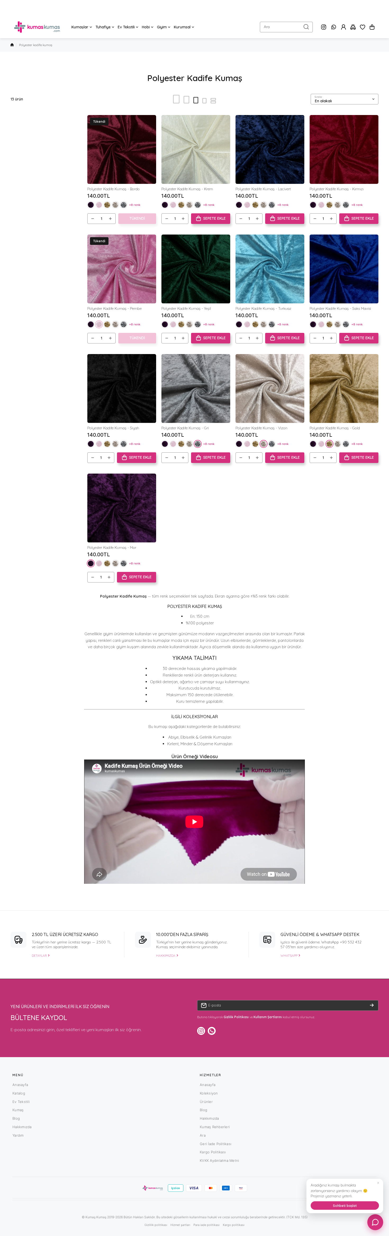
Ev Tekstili (21, 1102)
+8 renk (134, 205)
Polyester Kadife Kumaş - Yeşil (186, 308)
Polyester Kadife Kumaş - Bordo (113, 189)
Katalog (18, 1093)
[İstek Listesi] (362, 27)
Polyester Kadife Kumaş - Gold (335, 428)
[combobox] (286, 27)
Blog (16, 1118)
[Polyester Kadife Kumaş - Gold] (344, 388)
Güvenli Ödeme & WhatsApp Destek (320, 934)
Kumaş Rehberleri (215, 1127)
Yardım (18, 1135)
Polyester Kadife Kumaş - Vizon (261, 428)
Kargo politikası (234, 1225)
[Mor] (90, 204)
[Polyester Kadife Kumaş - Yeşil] (195, 269)
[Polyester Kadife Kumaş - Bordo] (121, 149)
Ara (203, 1135)
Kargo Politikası (213, 1152)
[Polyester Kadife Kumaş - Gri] (195, 388)
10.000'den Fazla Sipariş (182, 934)
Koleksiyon (209, 1093)
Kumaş (18, 1110)
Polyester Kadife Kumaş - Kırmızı (337, 189)
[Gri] (123, 204)
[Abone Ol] (371, 1005)
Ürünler (206, 1102)
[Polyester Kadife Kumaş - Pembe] (121, 269)
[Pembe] (99, 204)
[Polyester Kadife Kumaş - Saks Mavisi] (344, 269)
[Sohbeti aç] (375, 1222)
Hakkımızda (22, 1127)
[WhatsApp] (334, 27)
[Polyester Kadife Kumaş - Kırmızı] (344, 149)
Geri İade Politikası (215, 1144)
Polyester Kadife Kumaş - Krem (187, 189)
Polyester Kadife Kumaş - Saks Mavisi (340, 308)
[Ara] (306, 27)
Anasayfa (20, 1085)
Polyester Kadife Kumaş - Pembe (114, 308)
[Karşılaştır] (353, 27)
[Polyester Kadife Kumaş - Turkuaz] (270, 269)
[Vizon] (115, 204)
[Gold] (107, 204)
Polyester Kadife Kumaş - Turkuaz (263, 308)
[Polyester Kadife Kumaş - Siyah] (121, 388)
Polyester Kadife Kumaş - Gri (185, 428)
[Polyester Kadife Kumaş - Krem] (195, 149)
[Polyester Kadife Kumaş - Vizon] (270, 388)
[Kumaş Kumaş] (37, 27)
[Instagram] (324, 27)
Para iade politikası (206, 1225)
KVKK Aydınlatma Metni (219, 1160)
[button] (372, 27)
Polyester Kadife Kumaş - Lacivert (263, 189)
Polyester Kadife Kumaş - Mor (111, 547)
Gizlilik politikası (155, 1225)
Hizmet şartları (180, 1225)
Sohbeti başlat (345, 1205)
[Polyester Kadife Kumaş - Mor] (121, 508)
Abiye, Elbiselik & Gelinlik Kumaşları (199, 737)
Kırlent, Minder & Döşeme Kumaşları (199, 743)
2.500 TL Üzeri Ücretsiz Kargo (65, 934)
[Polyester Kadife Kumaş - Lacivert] (270, 149)
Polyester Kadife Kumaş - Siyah (113, 428)
